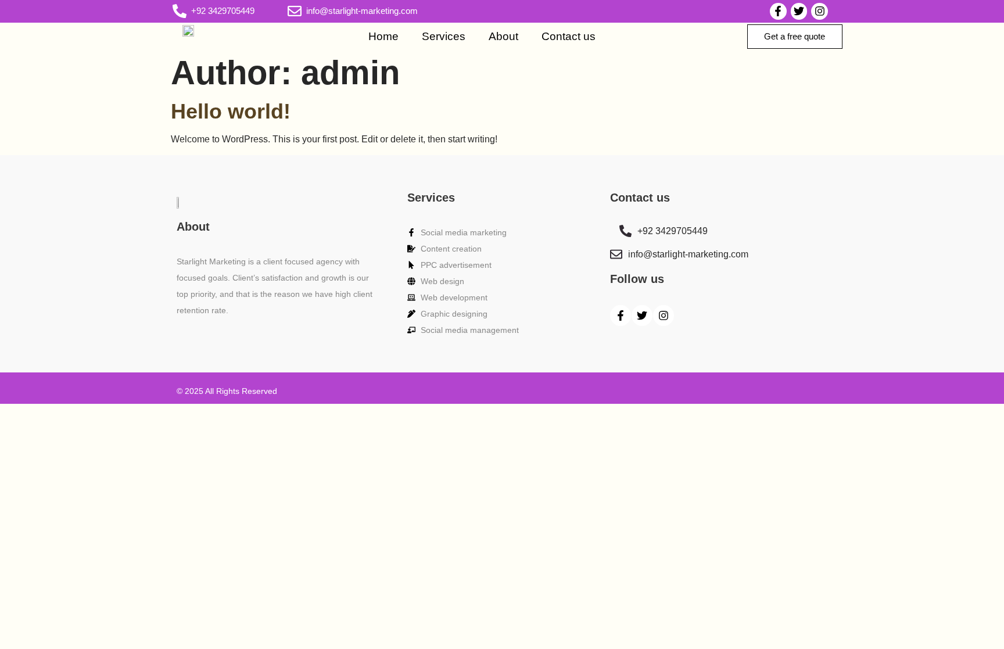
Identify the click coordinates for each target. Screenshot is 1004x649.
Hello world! (231, 111)
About (503, 36)
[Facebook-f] (778, 11)
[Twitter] (799, 11)
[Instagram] (819, 11)
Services (443, 36)
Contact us (569, 36)
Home (383, 36)
